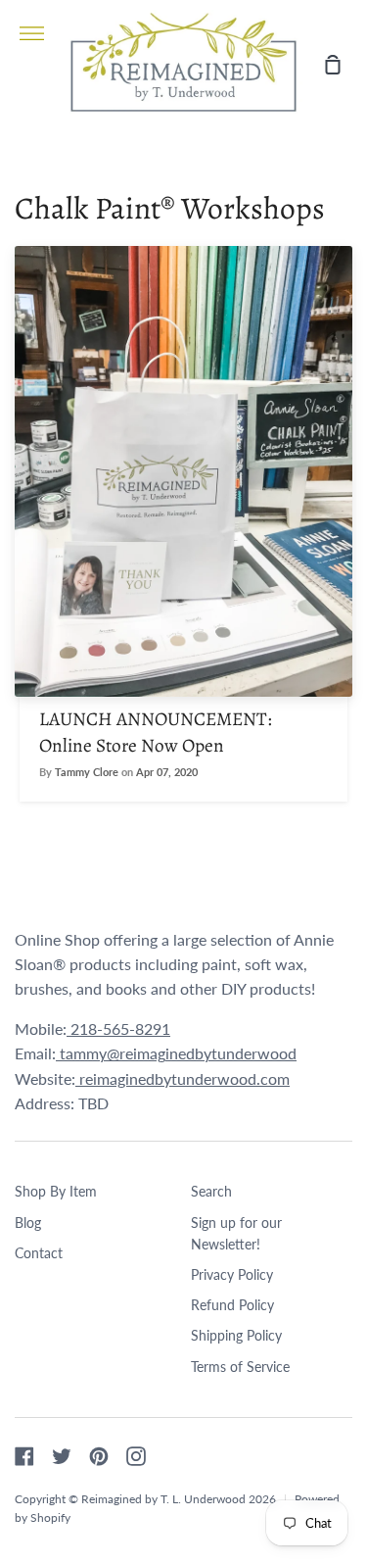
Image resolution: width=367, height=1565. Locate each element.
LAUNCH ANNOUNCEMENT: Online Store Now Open (155, 732)
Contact (39, 1253)
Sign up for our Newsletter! (236, 1233)
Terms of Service (240, 1366)
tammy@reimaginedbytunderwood (176, 1053)
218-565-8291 (118, 1028)
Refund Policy (232, 1304)
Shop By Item (56, 1191)
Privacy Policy (232, 1274)
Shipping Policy (236, 1335)
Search (211, 1191)
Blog (28, 1222)
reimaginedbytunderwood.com (182, 1078)
